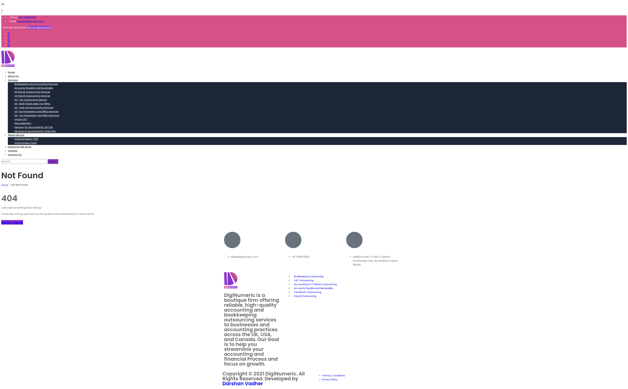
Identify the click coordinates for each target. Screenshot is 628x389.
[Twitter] (9, 37)
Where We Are (16, 135)
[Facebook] (9, 33)
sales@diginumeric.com (30, 21)
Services (13, 80)
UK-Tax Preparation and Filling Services (36, 111)
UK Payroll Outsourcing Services (32, 92)
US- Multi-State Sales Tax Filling (32, 103)
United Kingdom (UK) (26, 139)
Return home (12, 222)
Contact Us (15, 154)
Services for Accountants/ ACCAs (33, 127)
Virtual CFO (20, 119)
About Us (13, 76)
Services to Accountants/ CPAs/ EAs (35, 131)
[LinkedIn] (9, 41)
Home (11, 72)
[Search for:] (24, 161)
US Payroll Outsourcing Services (32, 95)
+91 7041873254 (27, 17)
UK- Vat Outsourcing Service (30, 99)
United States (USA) (25, 143)
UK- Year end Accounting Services (33, 107)
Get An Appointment (39, 27)
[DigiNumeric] (8, 66)
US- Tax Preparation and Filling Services (36, 115)
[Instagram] (9, 45)
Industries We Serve (19, 147)
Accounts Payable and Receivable (33, 88)
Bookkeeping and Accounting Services (36, 84)
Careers (12, 150)
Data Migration (22, 123)
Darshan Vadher (242, 383)
